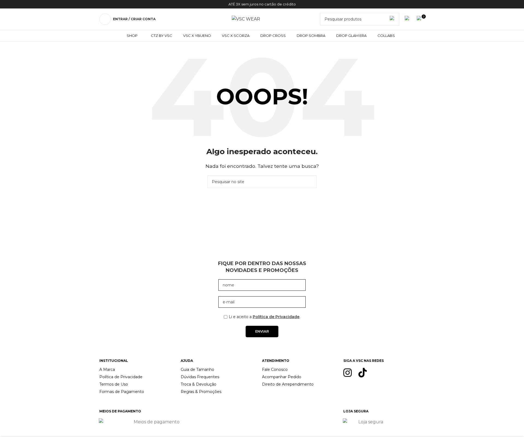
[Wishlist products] (408, 19)
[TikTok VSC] (362, 372)
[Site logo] (246, 18)
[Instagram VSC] (347, 372)
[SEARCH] (310, 181)
